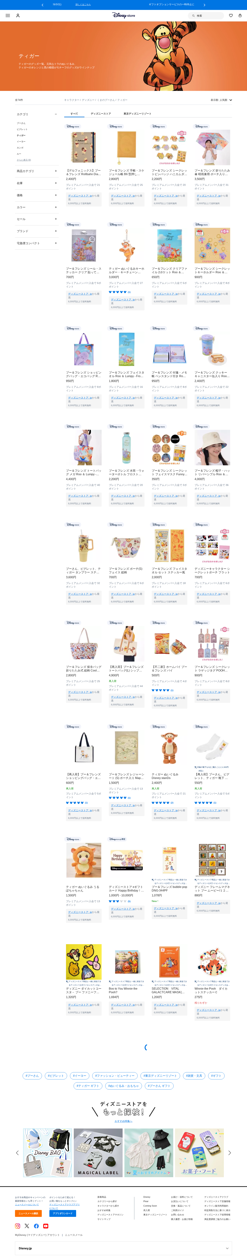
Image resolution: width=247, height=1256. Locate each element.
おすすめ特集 (103, 1210)
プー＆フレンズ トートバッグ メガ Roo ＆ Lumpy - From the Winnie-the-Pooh (83, 472)
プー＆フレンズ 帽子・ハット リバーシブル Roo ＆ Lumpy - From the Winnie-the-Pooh (212, 472)
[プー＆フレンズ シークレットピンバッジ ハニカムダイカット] (169, 147)
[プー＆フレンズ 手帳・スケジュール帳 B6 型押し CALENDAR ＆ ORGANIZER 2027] (126, 147)
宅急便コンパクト (37, 243)
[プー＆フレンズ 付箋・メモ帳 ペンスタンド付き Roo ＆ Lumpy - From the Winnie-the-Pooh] (169, 349)
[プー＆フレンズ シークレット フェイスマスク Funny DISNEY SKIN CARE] (169, 447)
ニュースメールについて (27, 1204)
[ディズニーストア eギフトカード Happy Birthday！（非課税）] (126, 860)
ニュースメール (74, 1234)
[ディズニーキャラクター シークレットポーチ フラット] (212, 545)
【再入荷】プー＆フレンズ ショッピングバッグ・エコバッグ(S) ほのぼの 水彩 (83, 776)
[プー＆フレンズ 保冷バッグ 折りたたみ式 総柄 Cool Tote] (84, 644)
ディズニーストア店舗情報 (217, 1201)
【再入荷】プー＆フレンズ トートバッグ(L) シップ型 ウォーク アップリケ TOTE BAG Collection (126, 668)
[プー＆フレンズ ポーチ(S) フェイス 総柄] (126, 545)
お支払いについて (179, 1201)
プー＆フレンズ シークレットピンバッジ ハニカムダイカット (169, 172)
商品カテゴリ (37, 171)
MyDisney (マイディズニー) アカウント (37, 1234)
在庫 (37, 183)
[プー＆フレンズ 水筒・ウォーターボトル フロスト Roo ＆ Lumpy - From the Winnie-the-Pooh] (126, 447)
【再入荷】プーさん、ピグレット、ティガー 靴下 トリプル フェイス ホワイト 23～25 (212, 776)
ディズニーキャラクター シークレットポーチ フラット (212, 570)
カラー (37, 207)
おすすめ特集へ (123, 1121)
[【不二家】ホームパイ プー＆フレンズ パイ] (169, 644)
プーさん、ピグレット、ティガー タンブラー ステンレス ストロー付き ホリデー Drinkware (83, 570)
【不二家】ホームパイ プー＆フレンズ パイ (169, 668)
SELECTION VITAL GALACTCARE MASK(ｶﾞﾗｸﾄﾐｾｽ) (169, 990)
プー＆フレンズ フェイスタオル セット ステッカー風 (169, 570)
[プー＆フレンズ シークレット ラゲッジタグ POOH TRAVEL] (212, 644)
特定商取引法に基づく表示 (217, 1210)
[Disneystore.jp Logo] (123, 15)
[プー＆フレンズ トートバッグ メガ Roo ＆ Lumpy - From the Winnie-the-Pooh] (84, 447)
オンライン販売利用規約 (216, 1206)
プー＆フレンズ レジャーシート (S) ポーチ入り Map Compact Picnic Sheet (126, 776)
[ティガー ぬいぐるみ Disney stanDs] (169, 747)
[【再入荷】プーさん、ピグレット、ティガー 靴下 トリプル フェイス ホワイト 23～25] (212, 747)
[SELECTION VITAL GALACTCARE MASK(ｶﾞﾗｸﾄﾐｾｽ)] (169, 962)
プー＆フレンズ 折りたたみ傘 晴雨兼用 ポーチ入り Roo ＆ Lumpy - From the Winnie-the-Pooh (212, 172)
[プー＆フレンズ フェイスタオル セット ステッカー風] (169, 545)
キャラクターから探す (108, 1206)
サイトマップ (103, 1219)
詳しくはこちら (172, 4)
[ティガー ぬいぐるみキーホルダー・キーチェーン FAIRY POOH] (126, 245)
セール (37, 219)
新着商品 (101, 1197)
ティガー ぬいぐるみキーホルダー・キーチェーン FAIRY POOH (126, 270)
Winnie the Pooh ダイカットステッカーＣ (211, 990)
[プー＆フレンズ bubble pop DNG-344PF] (169, 860)
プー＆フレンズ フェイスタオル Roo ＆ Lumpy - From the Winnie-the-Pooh (126, 374)
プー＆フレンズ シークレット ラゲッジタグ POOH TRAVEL (212, 668)
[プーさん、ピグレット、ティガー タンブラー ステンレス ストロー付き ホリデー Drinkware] (84, 545)
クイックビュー (84, 211)
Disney (146, 1197)
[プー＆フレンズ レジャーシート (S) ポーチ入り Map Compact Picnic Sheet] (126, 747)
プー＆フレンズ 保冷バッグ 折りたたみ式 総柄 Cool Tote (83, 668)
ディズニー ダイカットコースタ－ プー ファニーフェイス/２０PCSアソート (83, 990)
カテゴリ (37, 114)
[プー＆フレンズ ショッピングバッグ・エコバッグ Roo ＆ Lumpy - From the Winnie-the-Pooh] (84, 349)
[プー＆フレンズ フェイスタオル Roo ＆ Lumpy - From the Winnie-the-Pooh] (126, 349)
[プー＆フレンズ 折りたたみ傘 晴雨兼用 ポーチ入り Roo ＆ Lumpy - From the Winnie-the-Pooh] (212, 147)
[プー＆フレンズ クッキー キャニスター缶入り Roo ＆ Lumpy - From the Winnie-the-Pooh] (212, 349)
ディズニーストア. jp (80, 195)
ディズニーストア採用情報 (217, 1214)
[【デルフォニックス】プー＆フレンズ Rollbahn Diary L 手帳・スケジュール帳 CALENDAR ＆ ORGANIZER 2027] (84, 147)
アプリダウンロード (63, 1213)
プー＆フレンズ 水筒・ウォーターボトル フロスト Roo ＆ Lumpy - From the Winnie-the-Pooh (126, 472)
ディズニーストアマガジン (110, 1214)
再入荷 (146, 1210)
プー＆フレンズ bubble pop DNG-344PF (169, 888)
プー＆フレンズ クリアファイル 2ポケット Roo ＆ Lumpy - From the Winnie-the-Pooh (169, 270)
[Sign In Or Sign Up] (18, 15)
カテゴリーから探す (107, 1201)
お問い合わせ (177, 1214)
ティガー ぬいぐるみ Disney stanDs (165, 776)
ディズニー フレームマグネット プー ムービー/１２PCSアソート (212, 888)
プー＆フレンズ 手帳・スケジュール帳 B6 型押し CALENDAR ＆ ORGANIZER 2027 (126, 172)
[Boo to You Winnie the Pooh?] (126, 962)
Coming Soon (150, 1206)
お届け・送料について (182, 1197)
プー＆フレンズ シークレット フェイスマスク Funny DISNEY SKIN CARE (169, 472)
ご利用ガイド (177, 1210)
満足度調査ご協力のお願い (217, 1219)
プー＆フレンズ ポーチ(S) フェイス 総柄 (125, 570)
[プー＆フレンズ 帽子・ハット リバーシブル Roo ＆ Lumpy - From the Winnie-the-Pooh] (212, 447)
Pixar (145, 1201)
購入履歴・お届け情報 (182, 1219)
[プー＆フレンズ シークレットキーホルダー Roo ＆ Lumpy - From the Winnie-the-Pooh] (212, 245)
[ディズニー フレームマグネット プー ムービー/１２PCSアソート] (212, 860)
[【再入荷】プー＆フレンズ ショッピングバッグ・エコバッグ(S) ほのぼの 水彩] (84, 747)
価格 (37, 195)
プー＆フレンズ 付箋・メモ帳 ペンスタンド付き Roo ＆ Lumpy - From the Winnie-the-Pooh (169, 374)
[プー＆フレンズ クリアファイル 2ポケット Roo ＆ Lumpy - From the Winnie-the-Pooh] (169, 245)
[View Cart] (240, 15)
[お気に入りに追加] (101, 126)
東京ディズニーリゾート (155, 1214)
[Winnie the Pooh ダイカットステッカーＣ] (212, 962)
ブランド (37, 231)
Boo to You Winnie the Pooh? (123, 990)
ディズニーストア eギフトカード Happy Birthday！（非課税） (126, 888)
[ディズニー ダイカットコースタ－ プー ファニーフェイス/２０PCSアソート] (84, 962)
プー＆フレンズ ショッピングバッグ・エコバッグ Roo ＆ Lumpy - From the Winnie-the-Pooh (83, 374)
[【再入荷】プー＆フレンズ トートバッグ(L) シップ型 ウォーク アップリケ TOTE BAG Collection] (126, 644)
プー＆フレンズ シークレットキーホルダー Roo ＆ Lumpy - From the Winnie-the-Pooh (212, 270)
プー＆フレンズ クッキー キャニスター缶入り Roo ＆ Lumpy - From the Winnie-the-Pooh (211, 374)
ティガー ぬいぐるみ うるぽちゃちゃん (82, 888)
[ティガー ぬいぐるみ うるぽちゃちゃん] (84, 860)
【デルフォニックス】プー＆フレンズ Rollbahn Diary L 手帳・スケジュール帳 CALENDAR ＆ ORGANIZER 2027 (83, 172)
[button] (42, 5)
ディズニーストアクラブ (216, 1197)
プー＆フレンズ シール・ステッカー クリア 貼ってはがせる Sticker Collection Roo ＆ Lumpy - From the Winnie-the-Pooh (83, 270)
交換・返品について (181, 1206)
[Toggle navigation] (7, 16)
